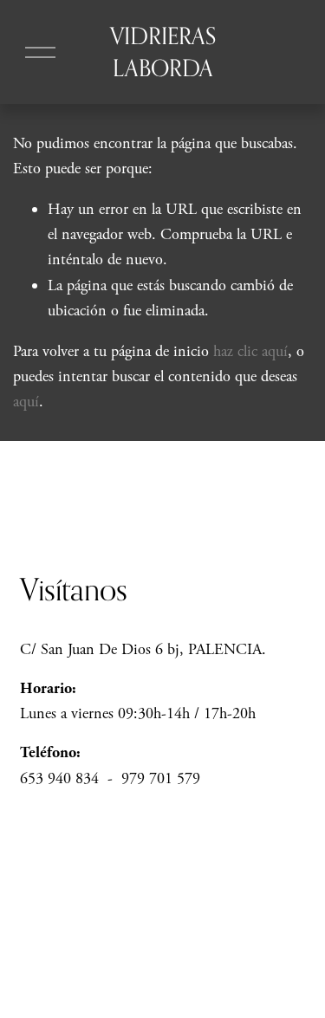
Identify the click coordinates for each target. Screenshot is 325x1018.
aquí (26, 402)
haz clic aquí (250, 351)
